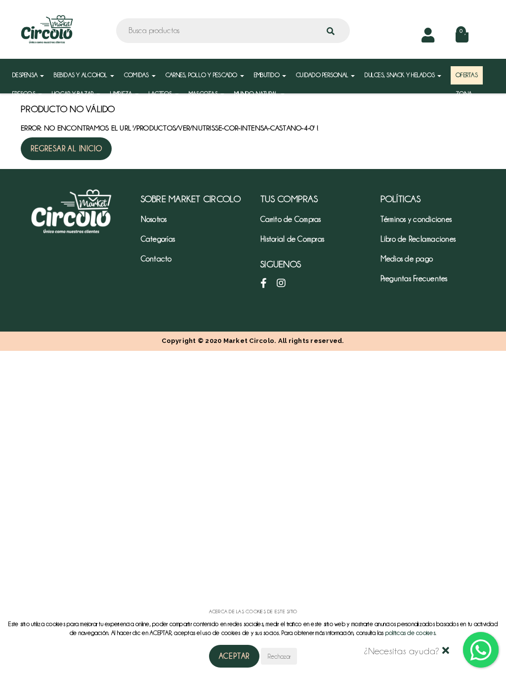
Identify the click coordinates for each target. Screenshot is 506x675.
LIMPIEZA (122, 93)
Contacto (156, 259)
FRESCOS (24, 93)
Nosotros (154, 219)
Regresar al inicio (66, 149)
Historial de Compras (292, 239)
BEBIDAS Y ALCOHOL (81, 75)
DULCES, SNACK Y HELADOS (400, 75)
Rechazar (279, 656)
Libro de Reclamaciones (418, 239)
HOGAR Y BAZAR (73, 93)
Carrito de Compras (290, 219)
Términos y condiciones (416, 219)
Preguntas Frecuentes (414, 279)
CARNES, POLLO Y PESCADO (202, 75)
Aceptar (234, 656)
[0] (462, 38)
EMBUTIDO (267, 75)
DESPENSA (25, 75)
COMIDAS (137, 75)
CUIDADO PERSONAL (323, 75)
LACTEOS (161, 93)
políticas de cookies (410, 633)
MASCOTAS (204, 93)
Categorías (158, 239)
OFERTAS (467, 75)
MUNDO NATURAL (257, 93)
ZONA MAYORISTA (470, 98)
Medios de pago (406, 259)
